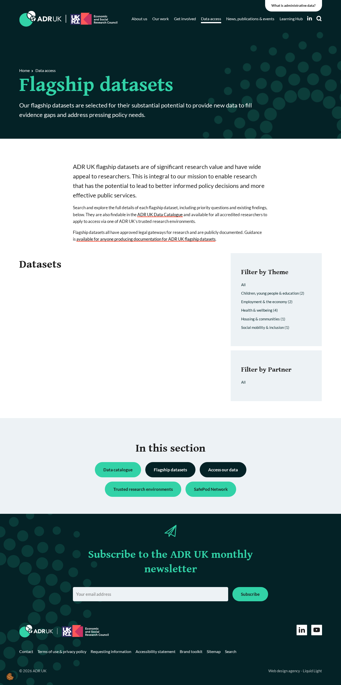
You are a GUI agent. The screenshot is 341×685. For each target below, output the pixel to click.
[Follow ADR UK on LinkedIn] (309, 18)
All (243, 284)
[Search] (319, 18)
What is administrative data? (293, 5)
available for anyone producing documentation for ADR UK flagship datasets (145, 239)
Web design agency (284, 671)
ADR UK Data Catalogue (160, 214)
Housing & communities (263, 319)
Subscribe (250, 594)
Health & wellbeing (259, 310)
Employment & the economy (267, 301)
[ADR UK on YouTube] (316, 630)
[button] (10, 677)
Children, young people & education (272, 293)
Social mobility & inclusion (265, 327)
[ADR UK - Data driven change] (40, 19)
